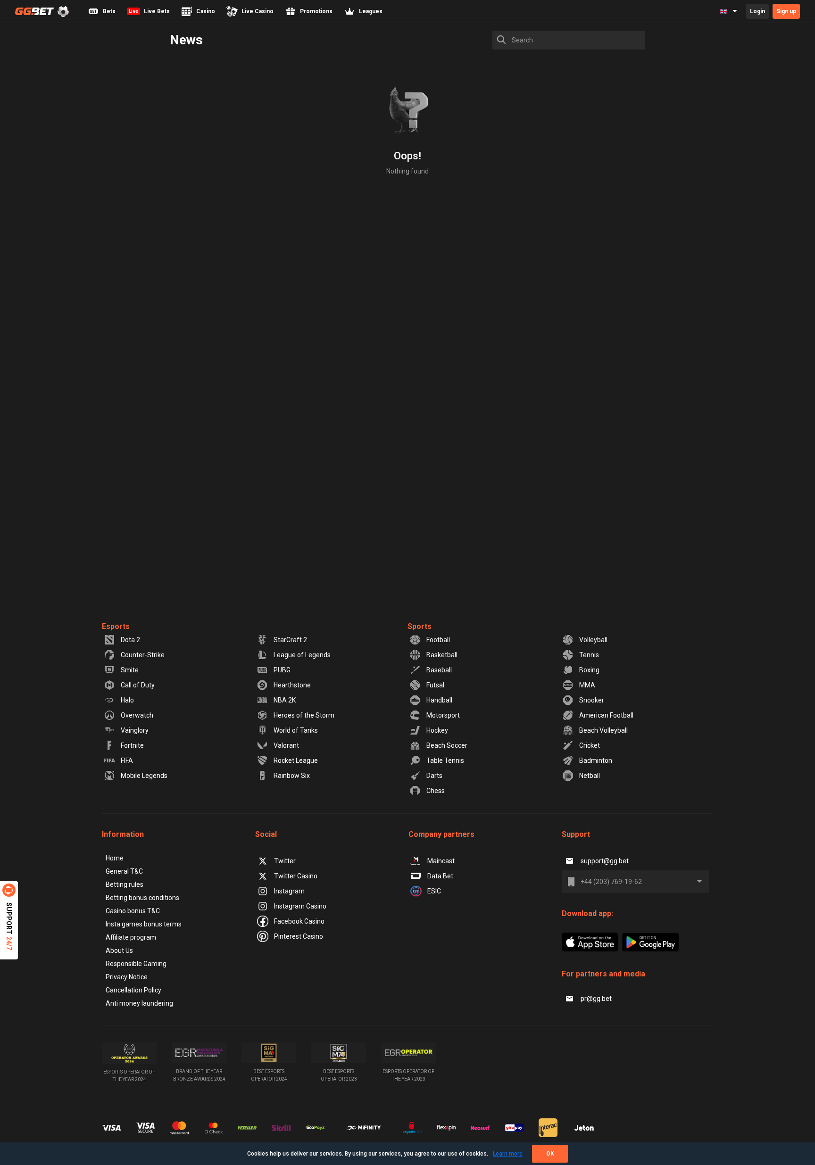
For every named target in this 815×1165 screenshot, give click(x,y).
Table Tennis (445, 760)
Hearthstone (292, 685)
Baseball (439, 670)
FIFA (127, 760)
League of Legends (302, 655)
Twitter (285, 861)
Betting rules (124, 884)
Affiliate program (131, 937)
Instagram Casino (300, 906)
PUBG (282, 670)
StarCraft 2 (290, 640)
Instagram (289, 891)
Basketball (441, 655)
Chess (435, 790)
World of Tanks (296, 730)
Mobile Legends (144, 775)
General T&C (124, 871)
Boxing (589, 670)
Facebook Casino (299, 921)
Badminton (595, 760)
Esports (116, 626)
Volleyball (593, 640)
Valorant (286, 745)
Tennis (589, 655)
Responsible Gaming (136, 963)
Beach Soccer (446, 745)
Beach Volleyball (603, 730)
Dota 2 (130, 640)
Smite (130, 670)
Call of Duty (138, 685)
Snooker (591, 700)
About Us (119, 950)
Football (438, 640)
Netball (589, 775)
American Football (606, 715)
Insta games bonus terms (144, 924)
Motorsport (443, 715)
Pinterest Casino (298, 936)
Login (757, 11)
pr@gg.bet (596, 998)
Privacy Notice (127, 977)
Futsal (435, 685)
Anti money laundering (139, 1003)
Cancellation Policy (133, 990)
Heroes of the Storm (304, 715)
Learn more (508, 1153)
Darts (434, 775)
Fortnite (132, 745)
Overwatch (137, 715)
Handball (439, 700)
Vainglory (135, 730)
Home (115, 858)
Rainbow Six (292, 775)
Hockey (437, 730)
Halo (127, 700)
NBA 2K (285, 700)
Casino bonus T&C (133, 911)
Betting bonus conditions (142, 897)
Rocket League (296, 760)
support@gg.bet (605, 861)
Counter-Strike (143, 655)
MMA (587, 685)
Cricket (589, 745)
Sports (420, 626)
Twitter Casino (295, 876)
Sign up (786, 11)
